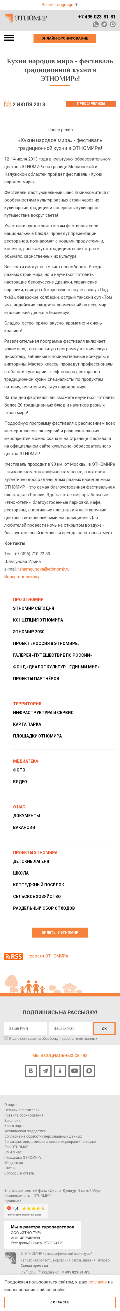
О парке (10, 1105)
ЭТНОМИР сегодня (33, 608)
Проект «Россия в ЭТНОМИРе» (46, 643)
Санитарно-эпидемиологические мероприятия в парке (50, 1142)
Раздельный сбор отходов (44, 908)
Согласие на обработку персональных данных (43, 1136)
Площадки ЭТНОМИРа (37, 736)
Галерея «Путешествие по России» (52, 655)
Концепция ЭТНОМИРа (38, 620)
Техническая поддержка (25, 1131)
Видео (20, 781)
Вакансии (24, 827)
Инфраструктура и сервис (43, 712)
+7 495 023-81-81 (97, 17)
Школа (21, 873)
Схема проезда (34, 1266)
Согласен (60, 1302)
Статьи (9, 1168)
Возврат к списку (21, 576)
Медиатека (13, 1163)
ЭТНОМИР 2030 (28, 631)
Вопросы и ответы (19, 1173)
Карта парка (27, 724)
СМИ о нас (13, 1152)
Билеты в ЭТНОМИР (60, 933)
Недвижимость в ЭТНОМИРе (28, 1196)
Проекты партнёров (36, 678)
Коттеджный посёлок (38, 884)
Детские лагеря (31, 861)
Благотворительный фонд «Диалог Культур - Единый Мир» (52, 1191)
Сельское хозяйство (37, 896)
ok (104, 1028)
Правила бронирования (23, 1115)
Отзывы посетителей (22, 1110)
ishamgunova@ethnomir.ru (44, 569)
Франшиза (13, 1201)
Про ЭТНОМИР (16, 1147)
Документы (26, 815)
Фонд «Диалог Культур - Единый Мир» (56, 667)
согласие (98, 1282)
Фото (19, 770)
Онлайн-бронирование (64, 38)
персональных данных (78, 1039)
